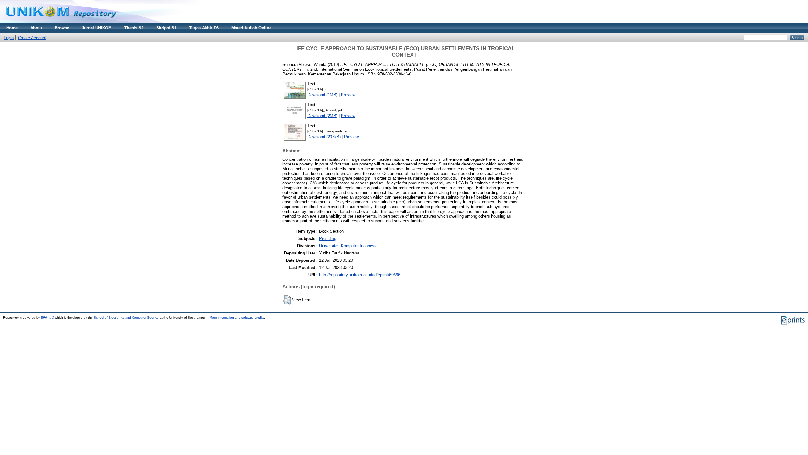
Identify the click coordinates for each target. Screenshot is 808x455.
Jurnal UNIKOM (97, 28)
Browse (62, 28)
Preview (348, 95)
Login (9, 37)
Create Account (32, 37)
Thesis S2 (134, 28)
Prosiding (327, 238)
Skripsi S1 (166, 28)
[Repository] (61, 22)
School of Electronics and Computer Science (126, 317)
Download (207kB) (324, 137)
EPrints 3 (47, 317)
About (36, 28)
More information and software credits (237, 317)
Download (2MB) (322, 115)
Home (12, 28)
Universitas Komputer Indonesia (348, 245)
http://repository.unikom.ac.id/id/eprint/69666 (359, 274)
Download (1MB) (322, 95)
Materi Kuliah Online (251, 28)
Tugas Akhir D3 (204, 28)
